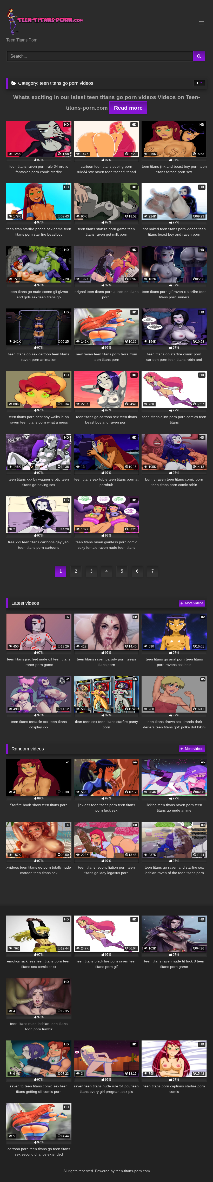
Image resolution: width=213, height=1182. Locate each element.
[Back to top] (197, 1167)
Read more (128, 108)
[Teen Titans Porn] (106, 20)
